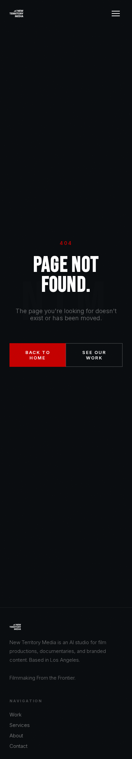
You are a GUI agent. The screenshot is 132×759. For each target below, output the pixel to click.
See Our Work (94, 355)
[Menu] (116, 13)
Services (19, 725)
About (16, 735)
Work (15, 714)
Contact (18, 746)
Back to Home (37, 355)
